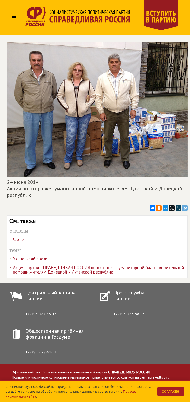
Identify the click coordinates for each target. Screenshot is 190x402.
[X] (172, 208)
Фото (18, 239)
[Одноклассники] (159, 208)
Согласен (170, 391)
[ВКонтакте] (152, 208)
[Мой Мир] (165, 208)
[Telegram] (185, 208)
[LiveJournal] (178, 208)
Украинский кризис (31, 258)
